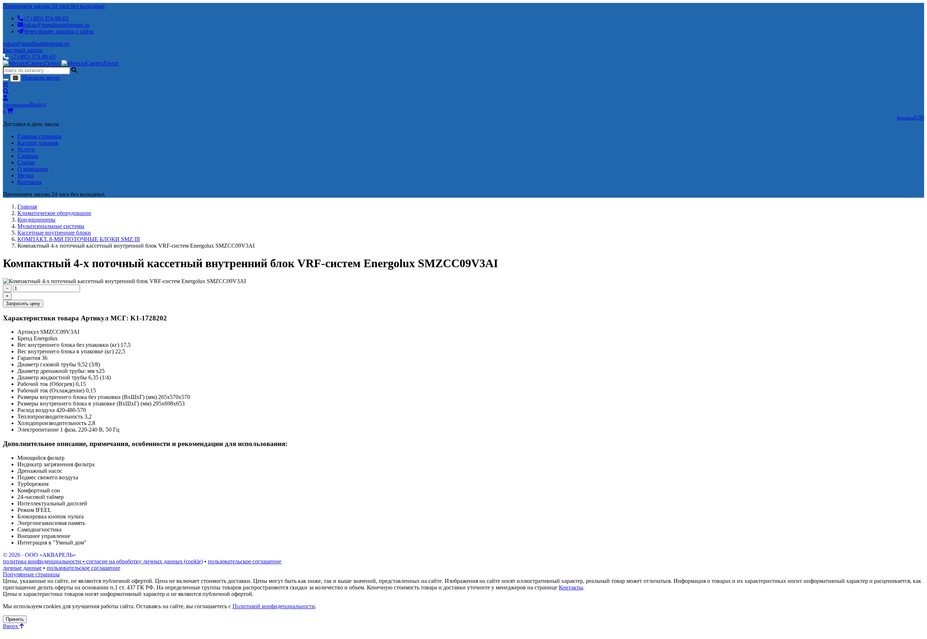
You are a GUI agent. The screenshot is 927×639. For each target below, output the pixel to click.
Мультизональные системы (50, 226)
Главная (27, 206)
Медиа (25, 175)
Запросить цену (23, 303)
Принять (15, 619)
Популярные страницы (31, 574)
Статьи (26, 162)
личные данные (22, 568)
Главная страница (39, 136)
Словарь (27, 156)
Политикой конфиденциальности (273, 606)
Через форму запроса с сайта (58, 31)
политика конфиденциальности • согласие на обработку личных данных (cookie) (103, 561)
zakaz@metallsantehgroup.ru (56, 25)
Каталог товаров (37, 143)
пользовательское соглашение (244, 561)
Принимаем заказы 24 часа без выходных (54, 6)
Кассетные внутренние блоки (54, 233)
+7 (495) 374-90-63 (45, 18)
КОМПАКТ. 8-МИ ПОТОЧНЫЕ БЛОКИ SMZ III (78, 239)
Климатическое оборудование (54, 213)
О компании (32, 169)
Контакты (29, 182)
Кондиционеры (36, 219)
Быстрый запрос (23, 50)
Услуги (26, 149)
